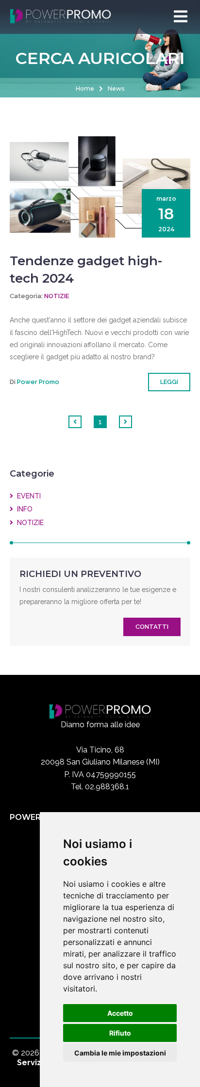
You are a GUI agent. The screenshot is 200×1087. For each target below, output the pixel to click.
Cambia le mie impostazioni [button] (120, 1053)
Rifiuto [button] (120, 1033)
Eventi (27, 496)
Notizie (56, 296)
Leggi (169, 381)
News (116, 88)
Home (85, 88)
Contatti (151, 626)
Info (23, 509)
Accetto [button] (120, 1013)
